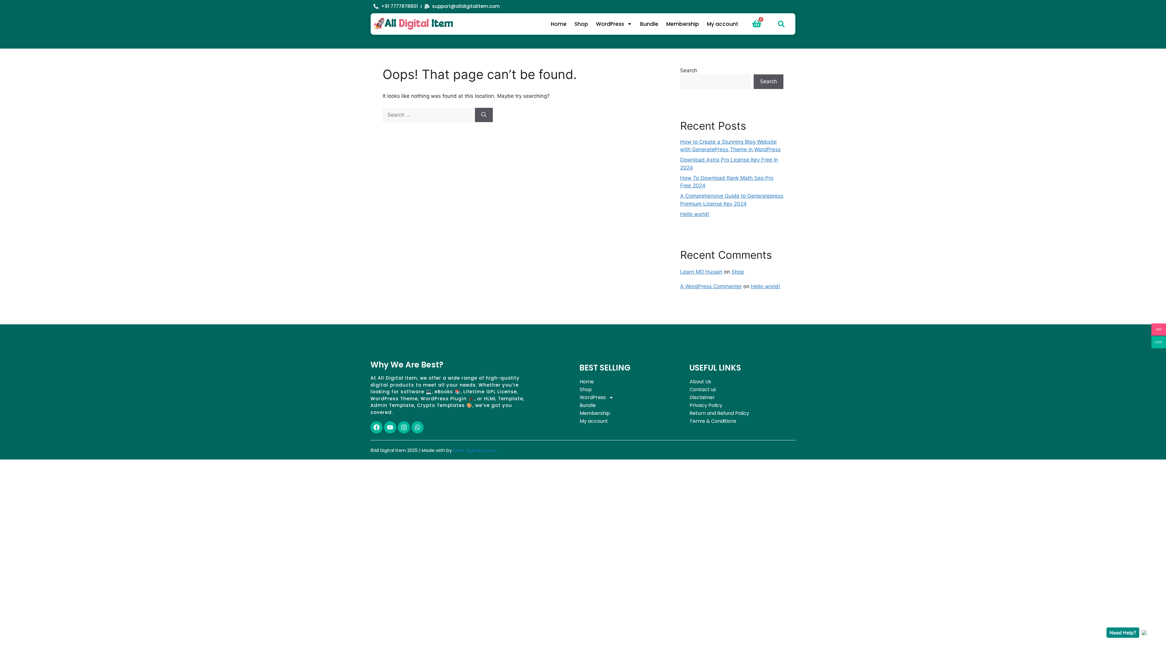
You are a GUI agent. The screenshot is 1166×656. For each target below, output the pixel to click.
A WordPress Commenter (711, 286)
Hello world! (694, 214)
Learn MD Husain (701, 272)
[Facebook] (376, 427)
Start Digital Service (475, 450)
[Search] (484, 115)
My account (722, 24)
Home (559, 24)
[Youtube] (390, 427)
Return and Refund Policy (719, 413)
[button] (781, 24)
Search (688, 70)
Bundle (649, 24)
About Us (700, 381)
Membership (682, 24)
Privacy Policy (706, 405)
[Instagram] (404, 427)
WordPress (610, 24)
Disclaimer (702, 397)
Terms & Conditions (713, 421)
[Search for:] (429, 115)
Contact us (703, 389)
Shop (581, 24)
